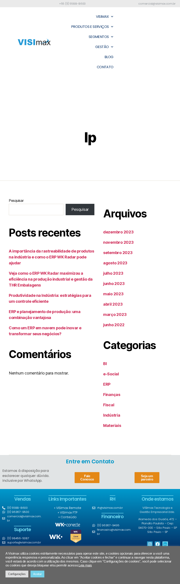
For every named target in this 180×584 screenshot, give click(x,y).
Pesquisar (16, 200)
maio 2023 (113, 294)
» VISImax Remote (67, 508)
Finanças (111, 394)
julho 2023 (113, 273)
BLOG (108, 56)
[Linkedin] (165, 544)
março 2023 (114, 314)
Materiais (112, 425)
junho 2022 (113, 324)
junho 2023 (113, 283)
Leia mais (85, 565)
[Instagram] (150, 544)
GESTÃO (102, 46)
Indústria (111, 415)
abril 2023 (112, 304)
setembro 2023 (118, 252)
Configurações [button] (17, 574)
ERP (106, 384)
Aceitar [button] (37, 574)
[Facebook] (157, 544)
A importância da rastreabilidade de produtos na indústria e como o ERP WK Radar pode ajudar (51, 257)
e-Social (111, 374)
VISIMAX (102, 16)
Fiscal (108, 405)
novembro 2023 (118, 242)
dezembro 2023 (118, 232)
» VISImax (65, 512)
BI (105, 363)
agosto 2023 (115, 263)
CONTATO (105, 67)
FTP (75, 512)
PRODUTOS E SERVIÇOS (90, 26)
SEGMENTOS (99, 36)
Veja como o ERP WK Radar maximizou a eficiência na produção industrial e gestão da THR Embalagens (51, 279)
